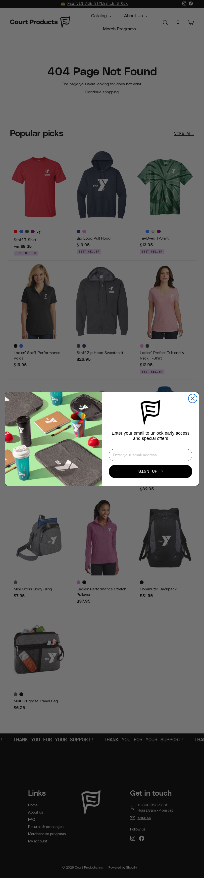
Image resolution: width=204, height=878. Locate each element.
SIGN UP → (150, 471)
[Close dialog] (192, 398)
